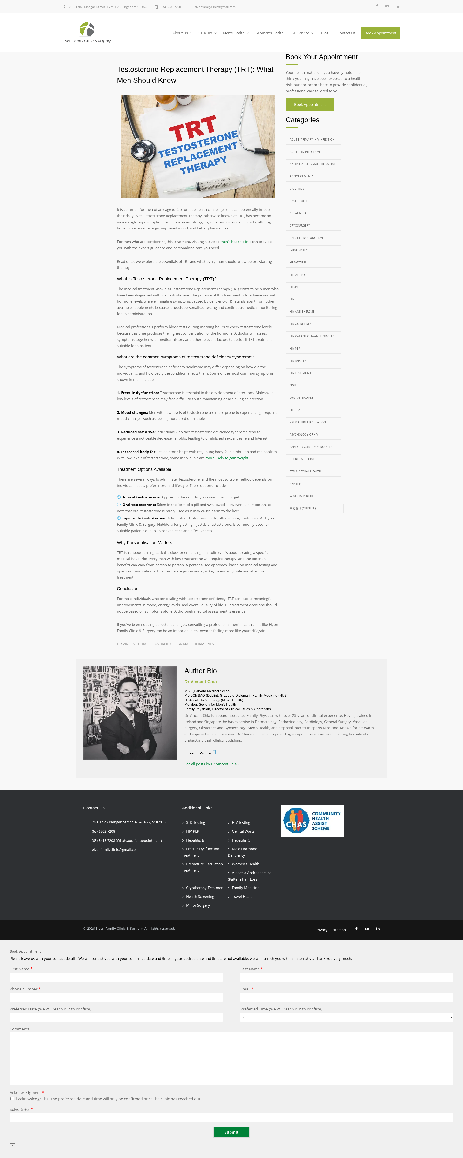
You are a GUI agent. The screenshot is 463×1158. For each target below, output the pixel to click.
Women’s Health (270, 32)
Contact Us (346, 32)
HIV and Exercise (302, 312)
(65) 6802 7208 (171, 7)
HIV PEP (295, 348)
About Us (180, 32)
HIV (292, 299)
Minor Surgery (198, 905)
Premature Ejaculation (308, 422)
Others (295, 410)
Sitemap (339, 929)
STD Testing (195, 822)
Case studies (299, 201)
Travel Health (243, 896)
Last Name (251, 969)
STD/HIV (205, 32)
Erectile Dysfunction (306, 238)
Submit (231, 1132)
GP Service (300, 32)
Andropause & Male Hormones (184, 643)
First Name (21, 969)
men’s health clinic (235, 241)
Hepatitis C (298, 275)
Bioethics (297, 189)
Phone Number (25, 989)
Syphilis (295, 484)
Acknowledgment (27, 1092)
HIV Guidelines (301, 324)
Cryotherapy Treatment (205, 887)
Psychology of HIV (304, 434)
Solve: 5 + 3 (21, 1109)
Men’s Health (234, 32)
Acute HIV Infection (305, 152)
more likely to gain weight (226, 457)
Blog (324, 32)
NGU (293, 385)
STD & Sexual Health (305, 471)
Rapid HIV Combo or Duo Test (312, 447)
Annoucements (302, 176)
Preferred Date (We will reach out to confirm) (50, 1009)
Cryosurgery (300, 225)
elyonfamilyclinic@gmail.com (215, 7)
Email (246, 989)
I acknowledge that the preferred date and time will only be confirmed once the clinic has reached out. (108, 1099)
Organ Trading (301, 398)
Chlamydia (298, 213)
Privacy (321, 929)
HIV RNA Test (299, 361)
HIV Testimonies (301, 373)
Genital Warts (243, 831)
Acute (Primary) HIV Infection (312, 139)
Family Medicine (245, 887)
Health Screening (200, 896)
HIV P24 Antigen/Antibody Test (313, 336)
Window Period (301, 496)
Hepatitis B (298, 262)
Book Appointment (380, 32)
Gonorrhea (298, 250)
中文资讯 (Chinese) (303, 508)
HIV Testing (241, 822)
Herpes (295, 287)
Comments (20, 1029)
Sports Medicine (302, 459)
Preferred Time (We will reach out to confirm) (281, 1009)
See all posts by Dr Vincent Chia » (211, 763)
